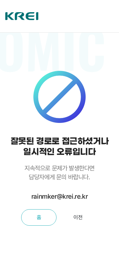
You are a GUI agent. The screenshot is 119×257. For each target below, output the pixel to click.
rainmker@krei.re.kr (59, 196)
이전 (77, 217)
